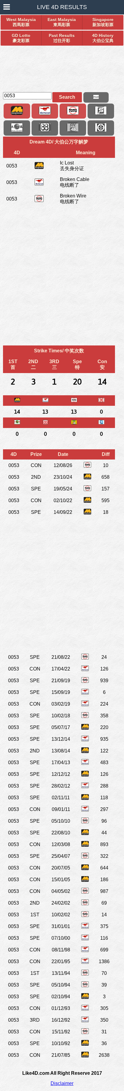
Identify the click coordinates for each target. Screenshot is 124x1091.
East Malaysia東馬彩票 (62, 22)
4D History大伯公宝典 (102, 38)
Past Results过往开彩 (62, 38)
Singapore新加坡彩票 (102, 22)
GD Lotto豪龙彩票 (21, 38)
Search (67, 97)
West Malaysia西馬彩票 (21, 22)
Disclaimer (62, 1083)
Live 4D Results (62, 7)
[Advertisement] (62, 66)
